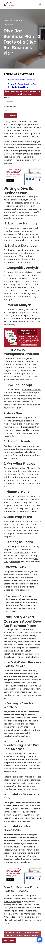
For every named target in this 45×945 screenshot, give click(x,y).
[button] (40, 4)
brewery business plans (14, 647)
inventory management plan (17, 150)
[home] (9, 4)
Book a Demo (9, 940)
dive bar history (21, 133)
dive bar (21, 127)
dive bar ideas (20, 907)
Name (6, 97)
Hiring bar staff (21, 552)
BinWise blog (9, 917)
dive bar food (22, 130)
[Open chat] (39, 939)
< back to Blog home (13, 21)
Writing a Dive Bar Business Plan (21, 80)
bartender (15, 561)
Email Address (10, 106)
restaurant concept (31, 389)
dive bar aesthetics (13, 136)
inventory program (12, 901)
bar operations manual (19, 471)
